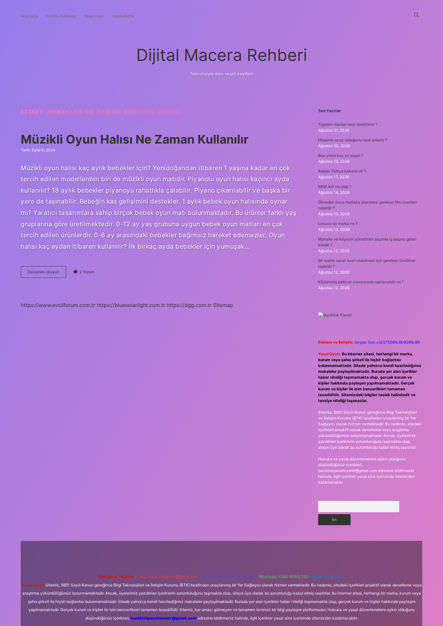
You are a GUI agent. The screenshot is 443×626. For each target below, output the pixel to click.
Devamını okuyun (47, 273)
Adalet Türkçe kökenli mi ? (342, 171)
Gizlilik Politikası (61, 16)
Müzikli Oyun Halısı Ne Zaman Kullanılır (134, 139)
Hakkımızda (123, 16)
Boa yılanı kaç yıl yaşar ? (340, 155)
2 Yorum (86, 271)
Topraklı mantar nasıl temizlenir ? (347, 124)
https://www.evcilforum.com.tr (58, 305)
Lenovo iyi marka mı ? (337, 223)
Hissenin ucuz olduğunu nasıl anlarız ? (352, 139)
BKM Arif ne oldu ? (334, 186)
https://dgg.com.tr (189, 305)
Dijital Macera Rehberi (221, 55)
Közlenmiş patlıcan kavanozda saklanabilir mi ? (361, 281)
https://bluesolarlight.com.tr (131, 305)
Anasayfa (29, 16)
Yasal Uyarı (94, 16)
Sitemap (223, 305)
